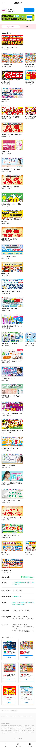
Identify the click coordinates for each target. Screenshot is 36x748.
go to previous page (3, 3)
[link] (4, 10)
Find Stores (18, 746)
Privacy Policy (13, 716)
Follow (29, 10)
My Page (30, 746)
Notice (3, 716)
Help (7, 716)
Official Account (28, 577)
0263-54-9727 (17, 596)
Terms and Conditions (22, 716)
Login (30, 716)
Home (6, 746)
